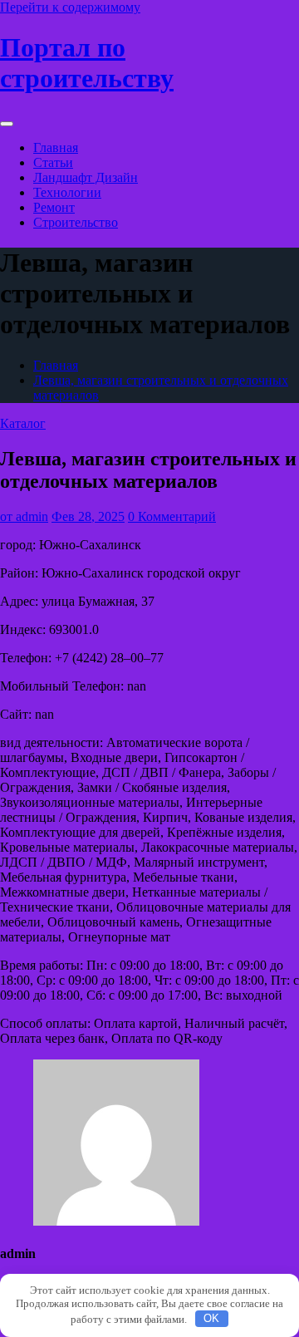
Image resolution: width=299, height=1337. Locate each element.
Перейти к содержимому (70, 7)
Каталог (23, 423)
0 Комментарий (172, 516)
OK (211, 1318)
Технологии (67, 192)
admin (24, 516)
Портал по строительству (87, 62)
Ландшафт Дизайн (85, 177)
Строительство (75, 222)
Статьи (53, 162)
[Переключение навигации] (6, 123)
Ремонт (54, 207)
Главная (55, 147)
